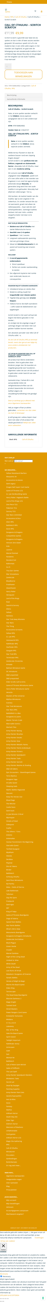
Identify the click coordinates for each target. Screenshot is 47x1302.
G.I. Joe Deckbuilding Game (16, 494)
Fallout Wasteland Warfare (16, 473)
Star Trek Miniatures (14, 706)
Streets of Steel (12, 821)
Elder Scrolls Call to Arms (15, 682)
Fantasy (9, 1106)
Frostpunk (10, 901)
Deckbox (9, 859)
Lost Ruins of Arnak (13, 971)
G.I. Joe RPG (10, 637)
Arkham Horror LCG (13, 1138)
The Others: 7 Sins (13, 831)
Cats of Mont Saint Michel (16, 1065)
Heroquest (10, 595)
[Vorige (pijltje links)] (1, 1301)
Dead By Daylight (12, 1085)
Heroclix (9, 692)
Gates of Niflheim (13, 1068)
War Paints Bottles (13, 925)
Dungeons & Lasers (13, 717)
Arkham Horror (12, 1113)
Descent (9, 793)
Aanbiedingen (11, 1159)
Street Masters (11, 1009)
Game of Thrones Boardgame (17, 915)
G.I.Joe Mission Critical (14, 814)
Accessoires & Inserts (14, 630)
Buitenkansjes (11, 1162)
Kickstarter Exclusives (14, 1016)
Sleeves (9, 856)
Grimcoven (10, 1047)
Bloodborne (10, 581)
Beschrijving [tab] (11, 95)
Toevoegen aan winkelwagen (23, 74)
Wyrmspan (10, 817)
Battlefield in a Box (13, 713)
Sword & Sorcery (12, 605)
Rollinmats (10, 563)
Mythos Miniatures (13, 699)
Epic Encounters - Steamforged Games (21, 772)
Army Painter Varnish (14, 762)
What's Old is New (13, 929)
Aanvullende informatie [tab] (16, 99)
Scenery (9, 703)
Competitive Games (13, 536)
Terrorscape (11, 991)
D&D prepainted (12, 678)
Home (7, 17)
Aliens (8, 609)
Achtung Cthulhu (12, 877)
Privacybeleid (11, 1190)
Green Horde (11, 946)
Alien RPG (10, 522)
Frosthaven (10, 584)
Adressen (9, 1207)
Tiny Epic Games (12, 570)
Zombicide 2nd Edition (15, 939)
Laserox (9, 550)
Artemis (9, 835)
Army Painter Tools (13, 758)
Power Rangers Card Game (16, 1012)
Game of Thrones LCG (14, 491)
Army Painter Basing (14, 731)
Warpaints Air (11, 476)
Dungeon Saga (11, 779)
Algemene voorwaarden (15, 1176)
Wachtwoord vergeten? (15, 1214)
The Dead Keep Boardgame (16, 995)
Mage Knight (11, 1002)
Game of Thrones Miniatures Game (19, 685)
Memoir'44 (10, 1058)
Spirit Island (11, 1037)
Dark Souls (10, 811)
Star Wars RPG (11, 710)
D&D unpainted (12, 675)
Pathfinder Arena (12, 1044)
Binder (8, 870)
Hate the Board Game (14, 1033)
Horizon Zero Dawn (13, 543)
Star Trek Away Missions (15, 619)
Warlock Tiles (11, 727)
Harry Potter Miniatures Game (17, 689)
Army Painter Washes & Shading (18, 765)
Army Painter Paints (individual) (18, 748)
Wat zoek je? (9, 461)
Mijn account (11, 1200)
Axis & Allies (11, 1099)
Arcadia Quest (11, 783)
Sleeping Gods (11, 786)
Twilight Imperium (13, 1040)
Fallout (8, 612)
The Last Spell (11, 1072)
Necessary (7, 1276)
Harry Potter (11, 591)
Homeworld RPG (12, 640)
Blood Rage (10, 800)
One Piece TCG (11, 504)
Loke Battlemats (12, 891)
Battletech (10, 873)
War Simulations (12, 574)
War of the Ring (12, 1030)
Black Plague (11, 943)
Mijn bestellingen (13, 1203)
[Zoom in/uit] (1, 1298)
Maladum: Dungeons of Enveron (18, 974)
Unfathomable (11, 1131)
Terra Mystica (11, 776)
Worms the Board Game (15, 985)
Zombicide (10, 577)
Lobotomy (10, 1026)
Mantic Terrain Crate (14, 720)
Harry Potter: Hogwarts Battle (17, 497)
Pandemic (10, 557)
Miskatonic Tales (12, 1078)
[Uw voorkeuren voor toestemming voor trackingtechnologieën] (43, 1298)
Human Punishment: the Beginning (19, 842)
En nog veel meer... (13, 1165)
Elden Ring (10, 988)
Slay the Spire (11, 898)
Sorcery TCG (11, 511)
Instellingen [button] (39, 1238)
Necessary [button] (4, 1274)
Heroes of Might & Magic (15, 981)
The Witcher (11, 804)
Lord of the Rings (12, 598)
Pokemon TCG (11, 508)
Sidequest (10, 824)
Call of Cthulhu (21, 17)
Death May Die (11, 1117)
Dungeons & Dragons (14, 532)
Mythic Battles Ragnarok (15, 790)
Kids (8, 546)
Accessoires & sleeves (14, 480)
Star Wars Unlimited (14, 515)
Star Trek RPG (11, 654)
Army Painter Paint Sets (15, 1092)
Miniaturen (10, 1152)
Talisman (9, 894)
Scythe (8, 828)
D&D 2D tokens (12, 769)
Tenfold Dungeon (13, 849)
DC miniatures (11, 671)
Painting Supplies (13, 1089)
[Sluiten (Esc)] (8, 1298)
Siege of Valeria (12, 918)
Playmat (9, 863)
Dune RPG (10, 529)
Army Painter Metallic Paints (17, 744)
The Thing (10, 626)
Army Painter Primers (14, 751)
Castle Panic (11, 807)
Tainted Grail (11, 1005)
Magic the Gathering (14, 1141)
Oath (8, 1051)
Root (8, 602)
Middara (9, 1019)
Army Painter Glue (13, 741)
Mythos (9, 1110)
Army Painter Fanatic (14, 737)
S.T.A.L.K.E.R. (11, 1023)
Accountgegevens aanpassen (17, 1210)
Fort (7, 1054)
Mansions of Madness (14, 1127)
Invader (9, 950)
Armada (9, 664)
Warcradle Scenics (13, 724)
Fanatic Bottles (11, 978)
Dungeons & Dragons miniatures (18, 936)
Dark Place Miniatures (14, 880)
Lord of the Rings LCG (14, 501)
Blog (8, 1186)
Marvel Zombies (12, 953)
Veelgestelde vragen (14, 1179)
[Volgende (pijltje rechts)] (3, 1301)
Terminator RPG (12, 657)
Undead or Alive (12, 960)
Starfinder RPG (11, 647)
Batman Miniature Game (15, 668)
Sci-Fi (8, 567)
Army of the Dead (13, 967)
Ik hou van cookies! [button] (8, 1241)
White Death (11, 964)
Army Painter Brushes (14, 734)
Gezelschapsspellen (13, 1096)
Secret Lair (10, 1082)
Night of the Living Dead (15, 957)
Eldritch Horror (12, 1124)
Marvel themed (12, 553)
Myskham (10, 852)
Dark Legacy (10, 484)
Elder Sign (10, 1120)
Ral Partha (10, 884)
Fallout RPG (10, 633)
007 (7, 908)
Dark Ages (10, 904)
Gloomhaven (11, 588)
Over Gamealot (12, 1183)
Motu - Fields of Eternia (15, 887)
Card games (10, 1134)
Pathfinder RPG (12, 644)
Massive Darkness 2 (13, 998)
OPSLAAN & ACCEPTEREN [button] (9, 1295)
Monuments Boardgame (15, 932)
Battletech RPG (12, 525)
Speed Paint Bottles (13, 922)
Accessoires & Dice (13, 518)
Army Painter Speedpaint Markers (19, 1075)
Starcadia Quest (12, 845)
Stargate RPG (11, 650)
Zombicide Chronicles (14, 661)
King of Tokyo (11, 911)
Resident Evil (11, 560)
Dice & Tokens (11, 866)
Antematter (10, 838)
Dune (8, 1103)
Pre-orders (10, 1155)
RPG (12, 17)
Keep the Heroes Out (14, 797)
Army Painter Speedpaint (15, 755)
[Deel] (5, 1298)
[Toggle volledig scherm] (3, 1298)
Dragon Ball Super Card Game (17, 487)
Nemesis (9, 616)
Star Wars (10, 623)
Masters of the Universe (15, 696)
